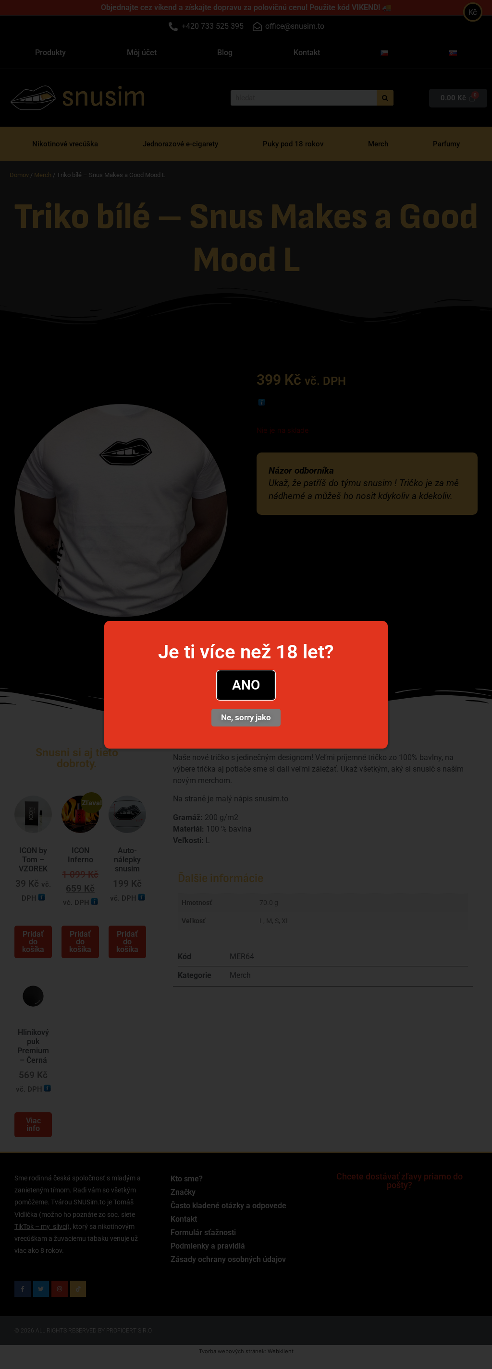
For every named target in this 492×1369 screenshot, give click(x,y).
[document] (246, 684)
